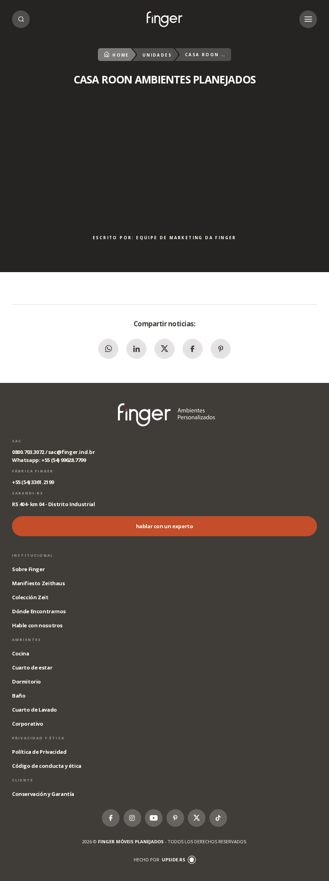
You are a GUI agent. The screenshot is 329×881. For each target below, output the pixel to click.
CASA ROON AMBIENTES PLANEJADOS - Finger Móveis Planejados (164, 19)
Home (120, 55)
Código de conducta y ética (46, 765)
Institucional (32, 555)
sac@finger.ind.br (71, 452)
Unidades (157, 55)
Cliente (22, 780)
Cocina (20, 653)
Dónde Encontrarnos (39, 611)
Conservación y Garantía (43, 794)
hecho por (159, 860)
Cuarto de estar (32, 667)
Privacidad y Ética (38, 738)
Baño (18, 695)
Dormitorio (26, 681)
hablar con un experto (164, 526)
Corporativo (27, 723)
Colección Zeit (30, 597)
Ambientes (26, 639)
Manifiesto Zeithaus (38, 583)
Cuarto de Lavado (34, 709)
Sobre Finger (28, 569)
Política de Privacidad (39, 751)
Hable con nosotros (37, 625)
